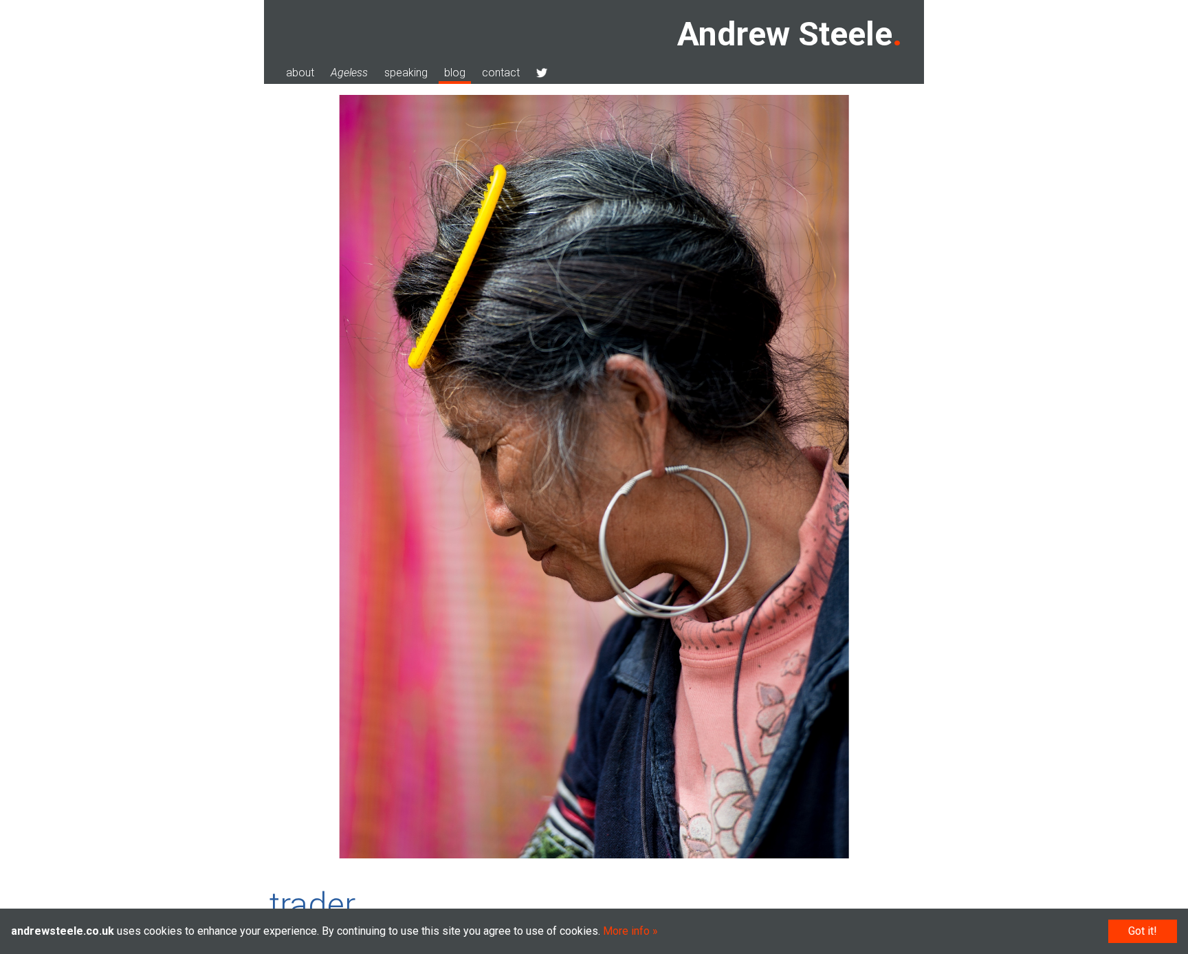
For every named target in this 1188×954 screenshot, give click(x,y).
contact (501, 72)
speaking (406, 72)
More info (626, 930)
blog (454, 72)
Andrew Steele (784, 34)
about (300, 72)
